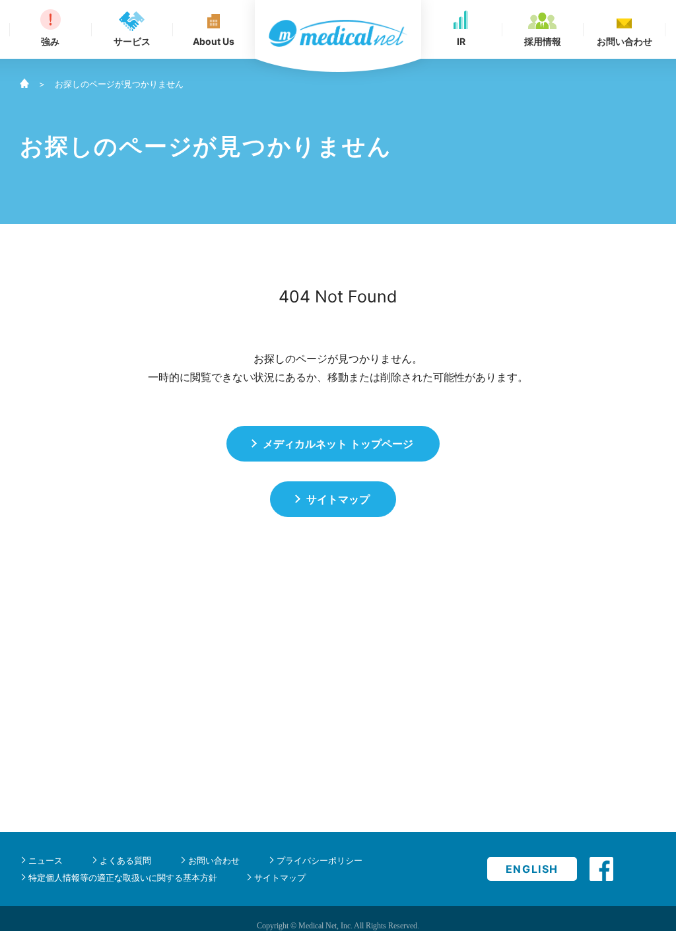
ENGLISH (532, 869)
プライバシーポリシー (319, 860)
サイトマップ (280, 877)
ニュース (45, 860)
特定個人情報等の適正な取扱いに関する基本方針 (122, 877)
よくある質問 (125, 860)
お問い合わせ (214, 860)
